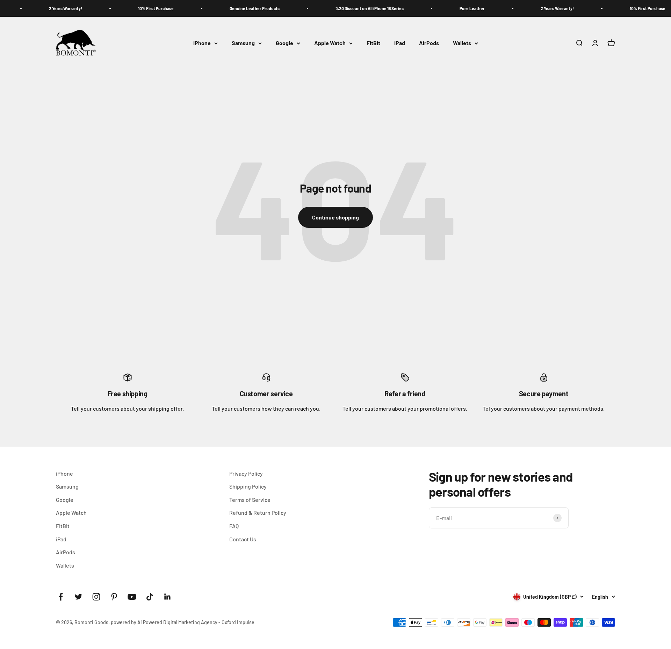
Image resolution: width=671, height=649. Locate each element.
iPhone (202, 43)
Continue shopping (335, 217)
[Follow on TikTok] (149, 596)
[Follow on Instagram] (96, 596)
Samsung (243, 43)
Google (284, 43)
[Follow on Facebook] (60, 596)
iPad (399, 43)
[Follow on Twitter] (78, 596)
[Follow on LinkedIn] (167, 596)
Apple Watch (330, 43)
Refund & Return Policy (257, 512)
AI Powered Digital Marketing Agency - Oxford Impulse (195, 622)
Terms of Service (249, 499)
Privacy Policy (246, 473)
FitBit (373, 43)
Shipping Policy (248, 486)
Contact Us (242, 539)
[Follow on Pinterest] (114, 596)
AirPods (429, 43)
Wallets (462, 43)
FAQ (234, 525)
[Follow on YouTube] (132, 596)
